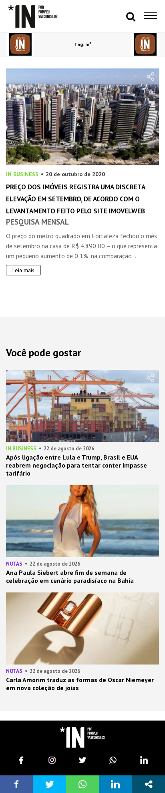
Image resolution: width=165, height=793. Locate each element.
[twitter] (82, 760)
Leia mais (23, 270)
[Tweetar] (49, 784)
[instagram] (52, 760)
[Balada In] (82, 737)
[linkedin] (144, 760)
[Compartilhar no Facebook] (16, 784)
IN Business (22, 174)
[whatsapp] (113, 760)
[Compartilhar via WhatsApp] (82, 784)
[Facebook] (21, 760)
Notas (14, 563)
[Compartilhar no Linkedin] (115, 784)
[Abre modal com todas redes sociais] (148, 784)
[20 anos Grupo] (20, 44)
